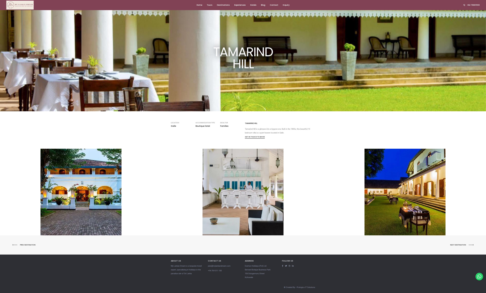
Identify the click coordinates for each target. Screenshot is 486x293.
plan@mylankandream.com (219, 266)
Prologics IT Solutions (306, 287)
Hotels (253, 5)
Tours (209, 5)
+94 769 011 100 (215, 270)
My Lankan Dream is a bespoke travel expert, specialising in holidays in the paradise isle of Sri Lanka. (186, 270)
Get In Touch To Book (255, 137)
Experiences (240, 5)
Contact (274, 5)
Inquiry (286, 5)
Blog (263, 5)
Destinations (223, 5)
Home (199, 5)
